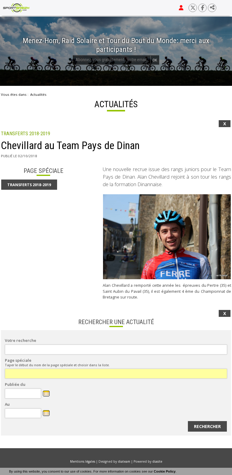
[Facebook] (202, 8)
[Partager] (212, 8)
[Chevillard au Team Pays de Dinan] (167, 237)
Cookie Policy (165, 471)
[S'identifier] (181, 8)
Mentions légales (82, 461)
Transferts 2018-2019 (25, 133)
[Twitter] (193, 8)
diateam (124, 461)
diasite (157, 461)
